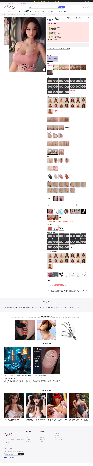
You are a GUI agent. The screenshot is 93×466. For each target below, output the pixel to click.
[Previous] (11, 45)
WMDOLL (86, 290)
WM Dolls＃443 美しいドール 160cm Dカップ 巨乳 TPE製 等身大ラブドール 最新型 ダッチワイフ (35, 420)
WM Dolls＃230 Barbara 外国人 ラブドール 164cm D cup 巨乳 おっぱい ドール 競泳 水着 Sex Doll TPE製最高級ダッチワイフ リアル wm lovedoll (78, 420)
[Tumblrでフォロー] (12, 442)
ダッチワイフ (49, 291)
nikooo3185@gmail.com (10, 3)
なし (78, 205)
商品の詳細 (43, 301)
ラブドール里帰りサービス (59, 440)
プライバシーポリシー (44, 435)
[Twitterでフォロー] (6, 442)
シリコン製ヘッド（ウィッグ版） (58, 205)
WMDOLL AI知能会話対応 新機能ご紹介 (40, 375)
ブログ (56, 11)
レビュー (49, 301)
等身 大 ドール (80, 291)
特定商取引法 (42, 443)
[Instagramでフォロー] (8, 442)
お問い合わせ (42, 433)
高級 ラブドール (28, 441)
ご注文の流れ (56, 433)
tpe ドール (73, 290)
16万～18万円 (60, 290)
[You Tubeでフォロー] (14, 442)
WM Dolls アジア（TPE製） (79, 290)
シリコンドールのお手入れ (59, 439)
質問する (48, 288)
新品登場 (31, 11)
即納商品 (26, 11)
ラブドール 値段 (55, 291)
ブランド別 (37, 11)
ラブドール (8, 439)
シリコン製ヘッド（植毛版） (71, 205)
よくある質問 (50, 11)
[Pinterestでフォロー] (10, 442)
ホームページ (8, 11)
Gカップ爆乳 (68, 290)
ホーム (5, 14)
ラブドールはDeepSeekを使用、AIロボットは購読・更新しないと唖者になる (17, 376)
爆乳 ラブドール (75, 291)
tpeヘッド (50, 205)
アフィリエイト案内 (43, 444)
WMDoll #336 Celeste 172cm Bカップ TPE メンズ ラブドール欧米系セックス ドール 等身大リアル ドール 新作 (57, 420)
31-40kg (64, 290)
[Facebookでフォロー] (4, 442)
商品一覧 (43, 11)
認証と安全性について (58, 435)
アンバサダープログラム (63, 11)
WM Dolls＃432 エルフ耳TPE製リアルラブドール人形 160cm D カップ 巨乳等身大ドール (13, 420)
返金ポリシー (42, 437)
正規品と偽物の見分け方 (58, 437)
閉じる (6, 1)
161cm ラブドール (54, 290)
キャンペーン (20, 11)
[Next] (44, 45)
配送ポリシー (42, 439)
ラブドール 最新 (60, 291)
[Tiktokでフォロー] (19, 442)
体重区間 (70, 291)
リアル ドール (66, 291)
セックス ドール (28, 439)
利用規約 (41, 441)
